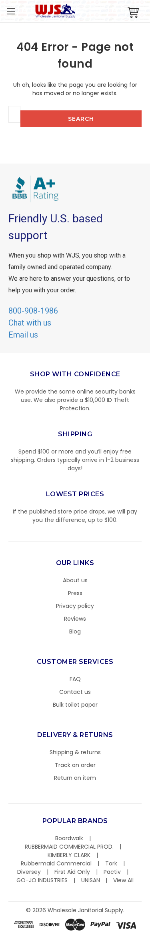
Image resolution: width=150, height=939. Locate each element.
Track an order (75, 765)
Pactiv (112, 872)
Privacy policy (75, 606)
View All (123, 880)
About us (75, 580)
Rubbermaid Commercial (56, 863)
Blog (75, 631)
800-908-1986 (33, 311)
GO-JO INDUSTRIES (42, 880)
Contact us (75, 692)
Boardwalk (69, 838)
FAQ (75, 679)
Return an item (75, 778)
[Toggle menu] (11, 11)
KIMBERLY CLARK (69, 855)
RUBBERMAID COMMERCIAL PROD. (69, 847)
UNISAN (90, 880)
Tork (111, 863)
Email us (23, 335)
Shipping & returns (75, 752)
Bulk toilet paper (75, 705)
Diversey (29, 872)
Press (75, 593)
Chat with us (29, 323)
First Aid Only (72, 872)
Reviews (75, 619)
